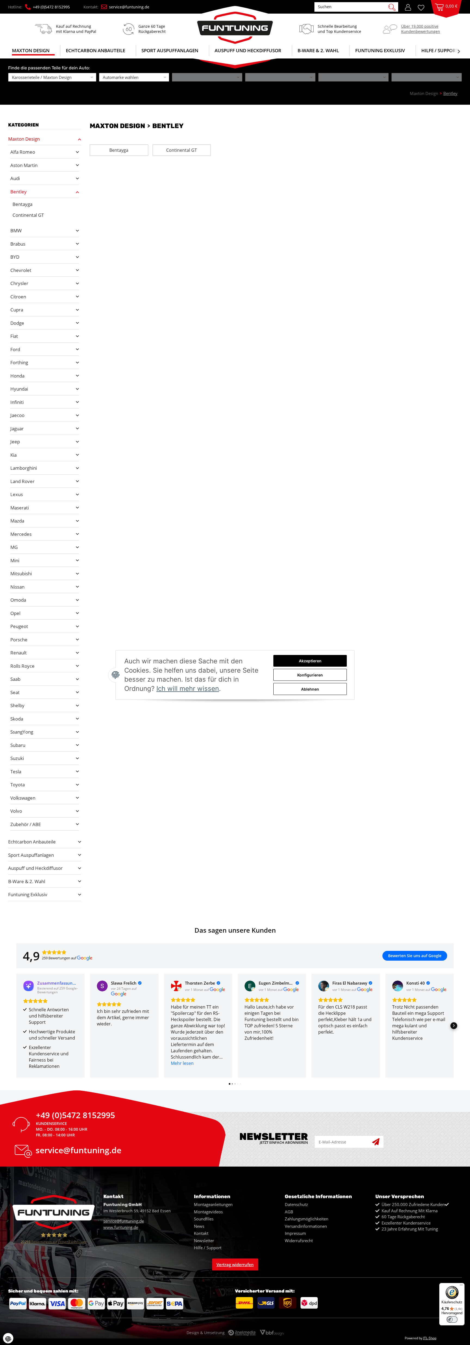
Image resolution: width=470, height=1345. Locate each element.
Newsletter (204, 1240)
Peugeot (19, 626)
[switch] (452, 1319)
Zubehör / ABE (25, 824)
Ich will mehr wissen (187, 688)
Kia (13, 455)
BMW (16, 230)
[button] (408, 7)
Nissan (17, 587)
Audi (15, 178)
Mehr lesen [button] (182, 1063)
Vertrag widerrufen (235, 1264)
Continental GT (181, 150)
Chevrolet (20, 270)
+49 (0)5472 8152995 (51, 7)
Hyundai (19, 389)
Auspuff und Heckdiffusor (35, 868)
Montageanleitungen (213, 1204)
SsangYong (21, 732)
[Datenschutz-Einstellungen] (8, 1338)
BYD (14, 257)
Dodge (17, 323)
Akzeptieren (310, 661)
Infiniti (17, 402)
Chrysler (19, 283)
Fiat (14, 336)
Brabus (17, 244)
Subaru (17, 745)
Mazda (17, 521)
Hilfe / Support (439, 50)
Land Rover (22, 481)
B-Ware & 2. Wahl (26, 881)
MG (14, 547)
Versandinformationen (306, 1226)
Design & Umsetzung (206, 1332)
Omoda (18, 600)
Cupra (16, 310)
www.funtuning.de (120, 1227)
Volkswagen (22, 798)
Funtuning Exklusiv (27, 894)
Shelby (17, 705)
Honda (17, 376)
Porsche (18, 639)
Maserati (19, 508)
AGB (289, 1211)
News (199, 1226)
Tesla (15, 771)
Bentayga (118, 150)
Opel (15, 613)
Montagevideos (208, 1211)
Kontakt (201, 1233)
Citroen (18, 296)
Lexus (16, 494)
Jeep (15, 441)
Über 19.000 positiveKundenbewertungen (420, 29)
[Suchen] (391, 7)
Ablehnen (310, 689)
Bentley (18, 191)
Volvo (16, 811)
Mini (14, 560)
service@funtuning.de (129, 7)
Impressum (295, 1233)
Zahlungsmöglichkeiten (306, 1219)
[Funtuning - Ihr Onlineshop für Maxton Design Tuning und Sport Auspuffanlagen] (235, 24)
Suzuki (17, 758)
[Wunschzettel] (423, 7)
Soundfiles (204, 1219)
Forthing (19, 362)
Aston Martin (24, 165)
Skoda (16, 719)
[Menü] (461, 1286)
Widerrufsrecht (299, 1240)
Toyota (17, 784)
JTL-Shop (429, 1338)
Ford (15, 349)
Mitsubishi (21, 573)
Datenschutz (296, 1204)
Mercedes (21, 534)
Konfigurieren (310, 675)
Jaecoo (17, 415)
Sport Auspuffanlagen (31, 855)
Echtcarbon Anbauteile (32, 842)
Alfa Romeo (22, 152)
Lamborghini (23, 468)
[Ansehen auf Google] (102, 986)
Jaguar (17, 428)
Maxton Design (24, 139)
